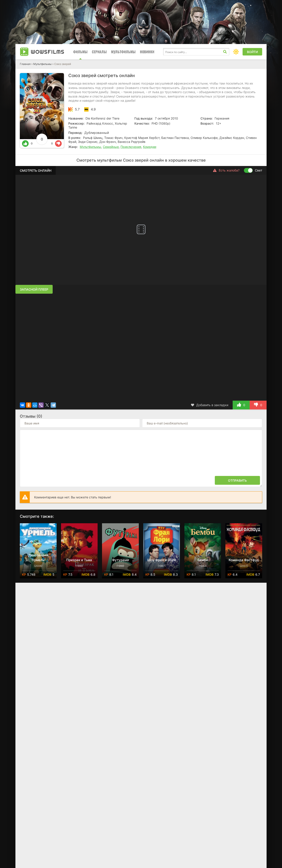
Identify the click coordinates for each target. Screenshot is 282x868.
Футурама (120, 560)
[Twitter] (47, 405)
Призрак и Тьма (79, 560)
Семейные (111, 147)
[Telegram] (53, 405)
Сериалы (99, 51)
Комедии (149, 147)
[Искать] (225, 51)
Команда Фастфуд (244, 560)
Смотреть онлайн (35, 170)
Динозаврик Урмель (38, 557)
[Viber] (41, 405)
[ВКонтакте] (22, 405)
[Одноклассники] (28, 405)
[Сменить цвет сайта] (236, 51)
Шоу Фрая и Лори (161, 560)
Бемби (202, 560)
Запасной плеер (34, 289)
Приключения (131, 147)
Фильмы (80, 51)
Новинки (147, 51)
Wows (47, 51)
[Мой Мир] (34, 405)
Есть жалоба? (229, 170)
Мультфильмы (123, 51)
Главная (25, 64)
